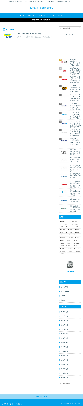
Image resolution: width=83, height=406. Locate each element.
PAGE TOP (42, 397)
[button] (79, 28)
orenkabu (70, 271)
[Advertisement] (70, 46)
